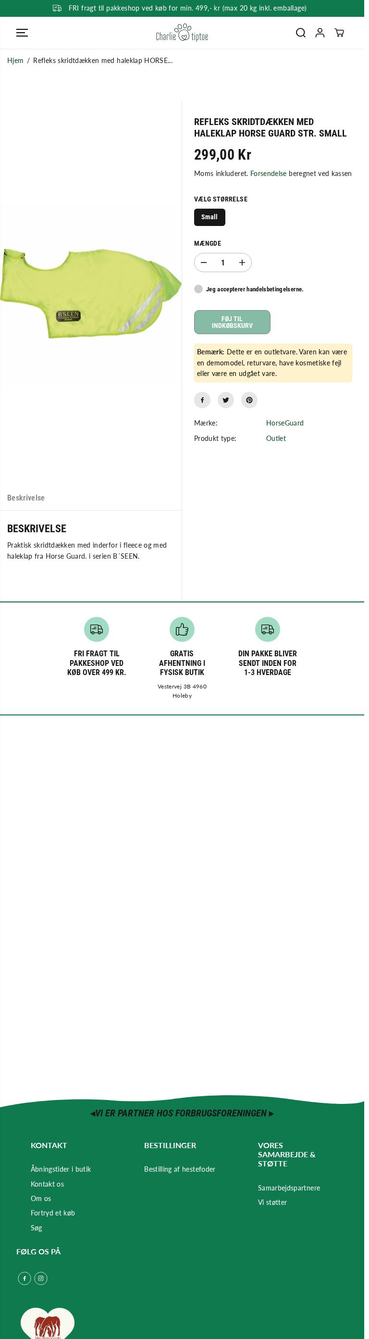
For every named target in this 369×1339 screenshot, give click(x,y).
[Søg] (300, 32)
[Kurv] (339, 32)
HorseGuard (285, 423)
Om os (41, 1198)
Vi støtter (272, 1202)
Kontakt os (47, 1184)
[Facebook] (202, 400)
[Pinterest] (249, 400)
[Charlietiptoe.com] (182, 32)
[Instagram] (41, 1278)
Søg (36, 1228)
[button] (22, 32)
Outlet (276, 438)
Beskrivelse (26, 497)
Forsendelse (268, 173)
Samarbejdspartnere (289, 1188)
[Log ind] (320, 32)
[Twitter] (226, 400)
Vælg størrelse (220, 199)
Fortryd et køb (53, 1213)
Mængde (207, 243)
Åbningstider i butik (61, 1169)
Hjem (15, 60)
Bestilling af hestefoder (179, 1169)
